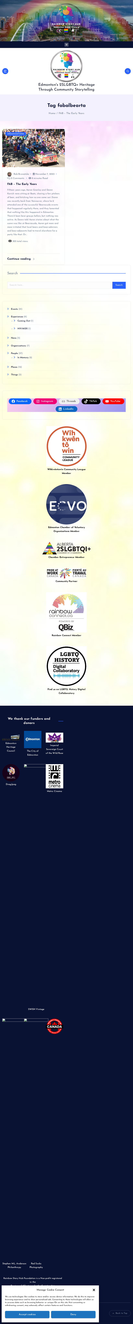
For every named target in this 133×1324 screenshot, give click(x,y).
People (14, 353)
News (14, 338)
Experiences (17, 317)
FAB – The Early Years (71, 113)
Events (14, 309)
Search (12, 273)
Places (14, 367)
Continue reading (19, 259)
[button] (94, 1290)
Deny (73, 1314)
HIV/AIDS (23, 329)
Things (14, 375)
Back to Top (121, 1313)
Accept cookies (27, 1314)
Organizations (15, 134)
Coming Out (24, 321)
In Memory (23, 358)
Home (52, 113)
